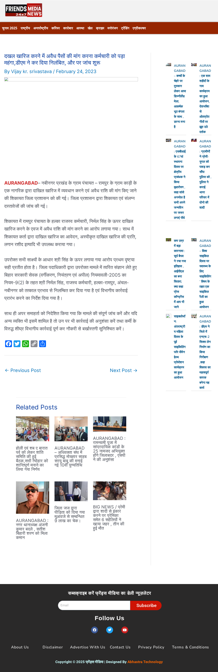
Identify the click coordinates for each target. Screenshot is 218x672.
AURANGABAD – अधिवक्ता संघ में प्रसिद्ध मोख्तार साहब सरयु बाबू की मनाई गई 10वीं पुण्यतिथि (70, 457)
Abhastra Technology (145, 662)
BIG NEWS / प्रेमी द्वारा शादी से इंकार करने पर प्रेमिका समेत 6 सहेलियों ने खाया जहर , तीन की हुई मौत (109, 517)
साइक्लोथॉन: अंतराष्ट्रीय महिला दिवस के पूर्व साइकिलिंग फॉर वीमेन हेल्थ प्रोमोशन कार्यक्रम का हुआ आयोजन (180, 347)
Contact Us (120, 647)
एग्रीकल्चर (139, 28)
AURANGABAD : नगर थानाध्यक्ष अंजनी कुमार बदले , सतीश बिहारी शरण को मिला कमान (32, 529)
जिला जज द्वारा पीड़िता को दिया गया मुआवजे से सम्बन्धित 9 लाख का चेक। (69, 514)
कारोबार (68, 28)
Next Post (124, 370)
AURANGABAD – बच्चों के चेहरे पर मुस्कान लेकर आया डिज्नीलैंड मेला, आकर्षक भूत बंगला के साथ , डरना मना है (180, 96)
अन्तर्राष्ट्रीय (40, 28)
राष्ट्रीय (25, 28)
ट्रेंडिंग (125, 28)
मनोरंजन (113, 28)
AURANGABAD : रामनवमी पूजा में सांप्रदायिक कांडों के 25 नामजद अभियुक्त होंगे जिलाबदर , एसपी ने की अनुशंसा (109, 449)
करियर (56, 28)
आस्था (80, 28)
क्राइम (100, 28)
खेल (90, 28)
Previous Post (23, 370)
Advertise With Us (87, 647)
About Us (20, 647)
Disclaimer (53, 647)
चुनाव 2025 (9, 28)
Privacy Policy (151, 647)
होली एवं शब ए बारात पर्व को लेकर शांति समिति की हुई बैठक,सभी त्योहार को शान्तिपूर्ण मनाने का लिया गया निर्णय (32, 459)
